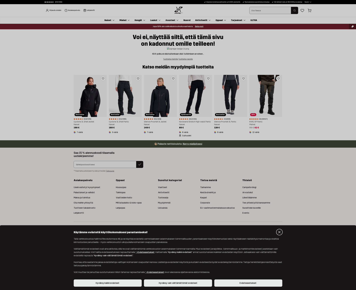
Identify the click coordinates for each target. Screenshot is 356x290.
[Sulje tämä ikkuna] (279, 232)
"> (145, 252)
